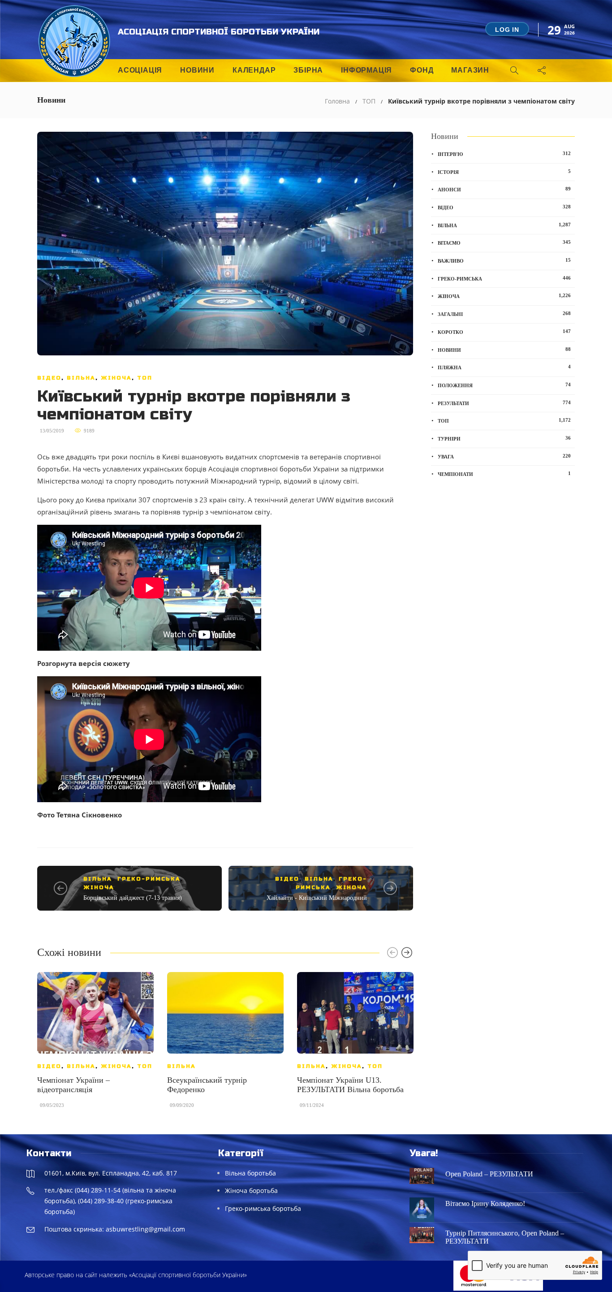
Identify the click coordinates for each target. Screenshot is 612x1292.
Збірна (308, 70)
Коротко (504, 331)
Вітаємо (504, 242)
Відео (49, 378)
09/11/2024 (312, 1105)
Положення (504, 385)
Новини (197, 70)
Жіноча (116, 378)
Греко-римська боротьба (263, 1208)
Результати (504, 403)
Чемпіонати (504, 474)
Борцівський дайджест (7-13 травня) (132, 897)
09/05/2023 (52, 1105)
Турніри (504, 438)
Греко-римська (149, 879)
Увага (504, 456)
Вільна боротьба (250, 1173)
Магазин (470, 70)
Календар (254, 70)
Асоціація (140, 70)
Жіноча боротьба (251, 1190)
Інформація (366, 70)
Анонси (504, 189)
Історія (504, 172)
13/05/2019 (52, 430)
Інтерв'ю (504, 154)
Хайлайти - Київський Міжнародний (317, 897)
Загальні (504, 314)
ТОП (368, 101)
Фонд (421, 70)
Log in (507, 29)
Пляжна (504, 367)
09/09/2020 (182, 1105)
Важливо (504, 260)
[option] (95, 1044)
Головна (337, 101)
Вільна (81, 378)
